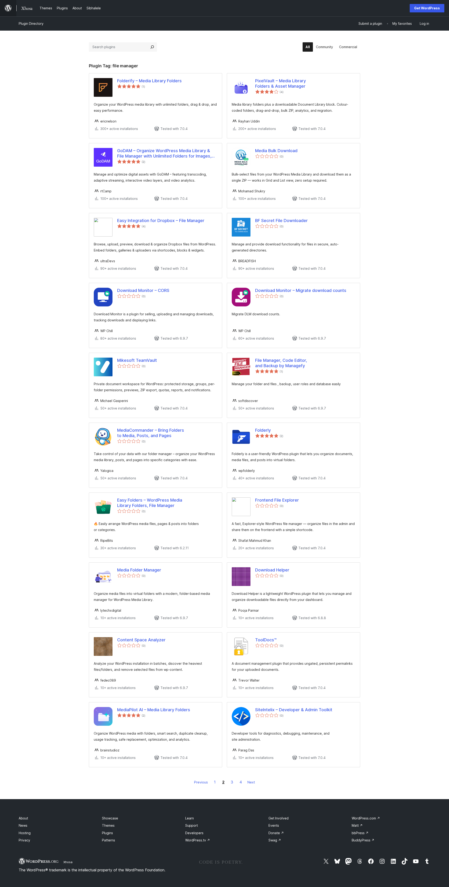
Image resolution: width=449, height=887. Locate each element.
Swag (274, 840)
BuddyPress (363, 840)
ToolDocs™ (266, 639)
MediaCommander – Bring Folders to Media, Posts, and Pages (150, 433)
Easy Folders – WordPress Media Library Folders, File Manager (149, 503)
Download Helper (272, 569)
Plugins (107, 833)
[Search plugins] (152, 47)
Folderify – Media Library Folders (149, 80)
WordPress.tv (197, 840)
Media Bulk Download (276, 150)
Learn (189, 818)
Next (251, 782)
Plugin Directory (31, 23)
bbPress (360, 833)
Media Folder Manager (139, 569)
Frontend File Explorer (277, 500)
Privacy (24, 840)
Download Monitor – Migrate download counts (300, 290)
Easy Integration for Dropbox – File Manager (160, 220)
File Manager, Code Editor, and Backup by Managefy (281, 363)
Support (191, 825)
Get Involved (278, 818)
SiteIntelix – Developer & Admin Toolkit (293, 709)
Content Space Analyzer (141, 639)
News (23, 825)
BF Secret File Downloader (281, 220)
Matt (357, 825)
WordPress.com (366, 818)
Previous (201, 782)
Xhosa (67, 862)
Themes (108, 825)
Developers (194, 833)
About (23, 818)
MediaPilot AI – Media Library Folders (153, 709)
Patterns (108, 840)
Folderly (263, 430)
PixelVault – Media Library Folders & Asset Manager (280, 83)
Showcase (110, 818)
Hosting (25, 833)
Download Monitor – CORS (143, 290)
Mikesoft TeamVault (137, 360)
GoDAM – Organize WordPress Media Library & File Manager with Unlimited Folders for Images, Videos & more (164, 153)
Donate (276, 833)
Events (273, 825)
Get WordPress (427, 8)
